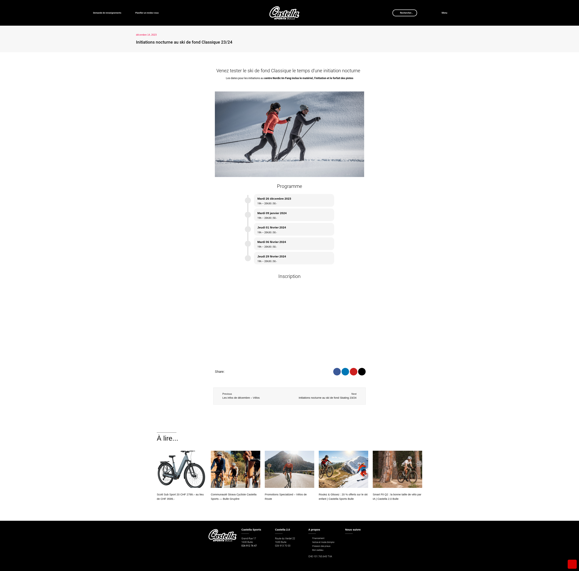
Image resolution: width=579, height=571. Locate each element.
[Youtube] (353, 371)
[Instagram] (362, 371)
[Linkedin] (345, 371)
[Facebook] (337, 371)
